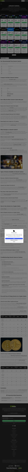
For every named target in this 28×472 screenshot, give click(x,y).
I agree (14, 238)
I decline (14, 241)
